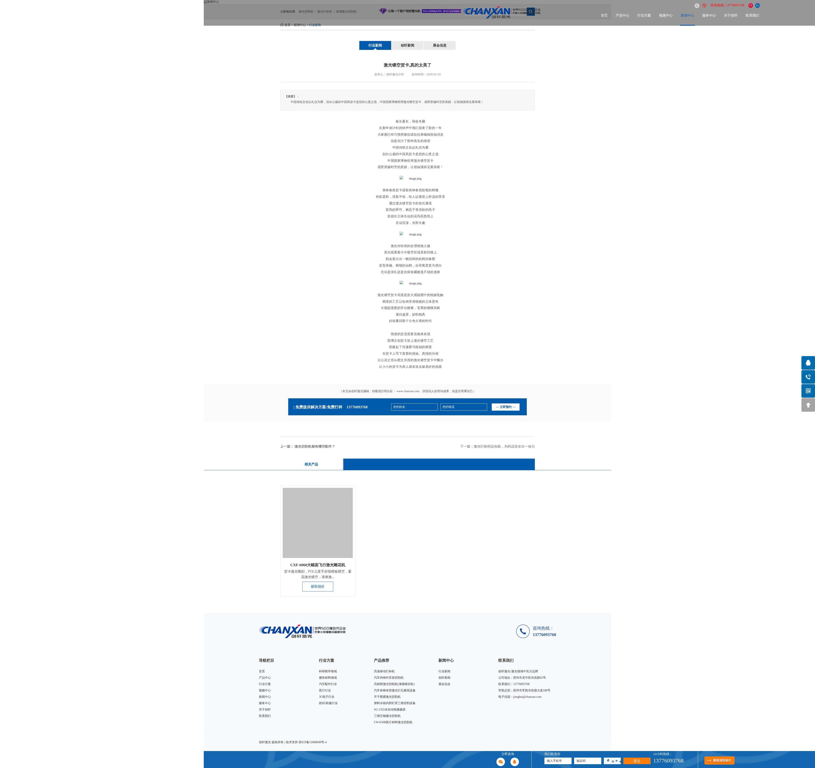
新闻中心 (687, 15)
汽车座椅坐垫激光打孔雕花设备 (395, 690)
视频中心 (666, 15)
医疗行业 (325, 690)
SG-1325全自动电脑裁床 (390, 709)
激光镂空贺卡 (405, 203)
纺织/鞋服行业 (328, 703)
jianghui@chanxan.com (527, 696)
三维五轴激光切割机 (387, 715)
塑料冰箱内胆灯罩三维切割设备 (395, 703)
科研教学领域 (328, 671)
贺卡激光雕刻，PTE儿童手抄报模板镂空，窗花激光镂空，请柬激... (317, 574)
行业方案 (644, 15)
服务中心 (709, 15)
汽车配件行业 (328, 684)
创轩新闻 (407, 45)
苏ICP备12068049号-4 (313, 742)
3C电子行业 (326, 696)
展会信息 (440, 45)
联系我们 (752, 15)
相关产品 (311, 464)
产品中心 (622, 15)
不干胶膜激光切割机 (387, 696)
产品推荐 (381, 660)
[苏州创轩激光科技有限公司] (304, 631)
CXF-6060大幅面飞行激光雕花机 (317, 565)
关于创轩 (731, 15)
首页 (604, 15)
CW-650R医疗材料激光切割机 (393, 722)
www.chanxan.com (408, 391)
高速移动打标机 (384, 671)
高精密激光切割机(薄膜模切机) (394, 684)
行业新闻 (375, 45)
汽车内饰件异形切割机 (389, 677)
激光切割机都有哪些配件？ (315, 446)
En (757, 5)
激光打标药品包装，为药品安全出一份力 (504, 446)
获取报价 (318, 586)
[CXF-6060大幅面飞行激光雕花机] (318, 523)
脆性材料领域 (328, 677)
